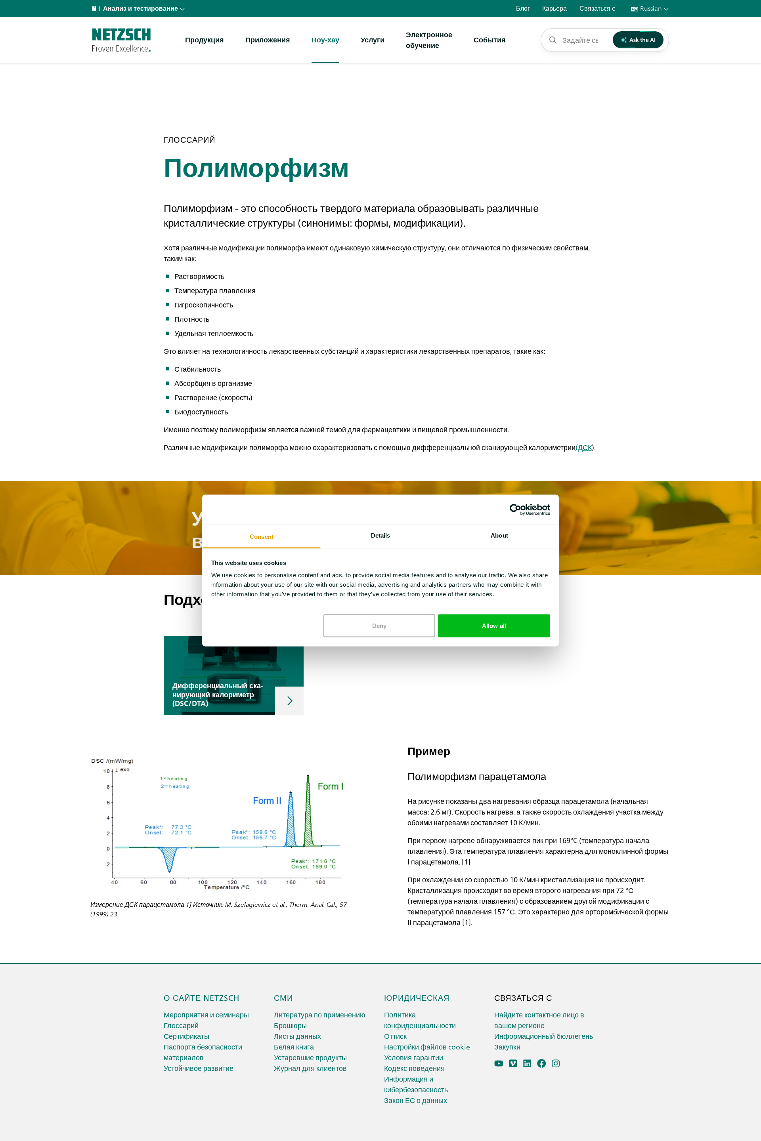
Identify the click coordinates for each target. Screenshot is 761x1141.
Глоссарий (181, 1025)
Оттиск (395, 1036)
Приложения (267, 39)
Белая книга (294, 1046)
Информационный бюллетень (543, 1036)
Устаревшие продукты (310, 1057)
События (490, 39)
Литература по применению (319, 1014)
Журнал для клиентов (310, 1068)
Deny (379, 625)
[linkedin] (527, 1063)
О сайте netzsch (202, 997)
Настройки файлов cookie (427, 1046)
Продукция (204, 39)
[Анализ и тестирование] (121, 40)
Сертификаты (186, 1036)
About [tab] (499, 535)
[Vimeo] (513, 1063)
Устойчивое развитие (198, 1068)
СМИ (283, 997)
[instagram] (555, 1063)
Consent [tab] (261, 536)
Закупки (507, 1046)
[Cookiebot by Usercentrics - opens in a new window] (515, 509)
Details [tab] (380, 535)
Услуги (372, 39)
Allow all (494, 625)
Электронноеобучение (429, 39)
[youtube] (498, 1063)
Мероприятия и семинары (206, 1014)
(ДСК (584, 447)
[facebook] (541, 1063)
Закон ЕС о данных (415, 1100)
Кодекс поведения (414, 1068)
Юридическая (416, 997)
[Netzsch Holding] (95, 8)
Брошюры (290, 1025)
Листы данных (297, 1036)
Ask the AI (642, 40)
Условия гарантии (413, 1057)
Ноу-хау (325, 39)
